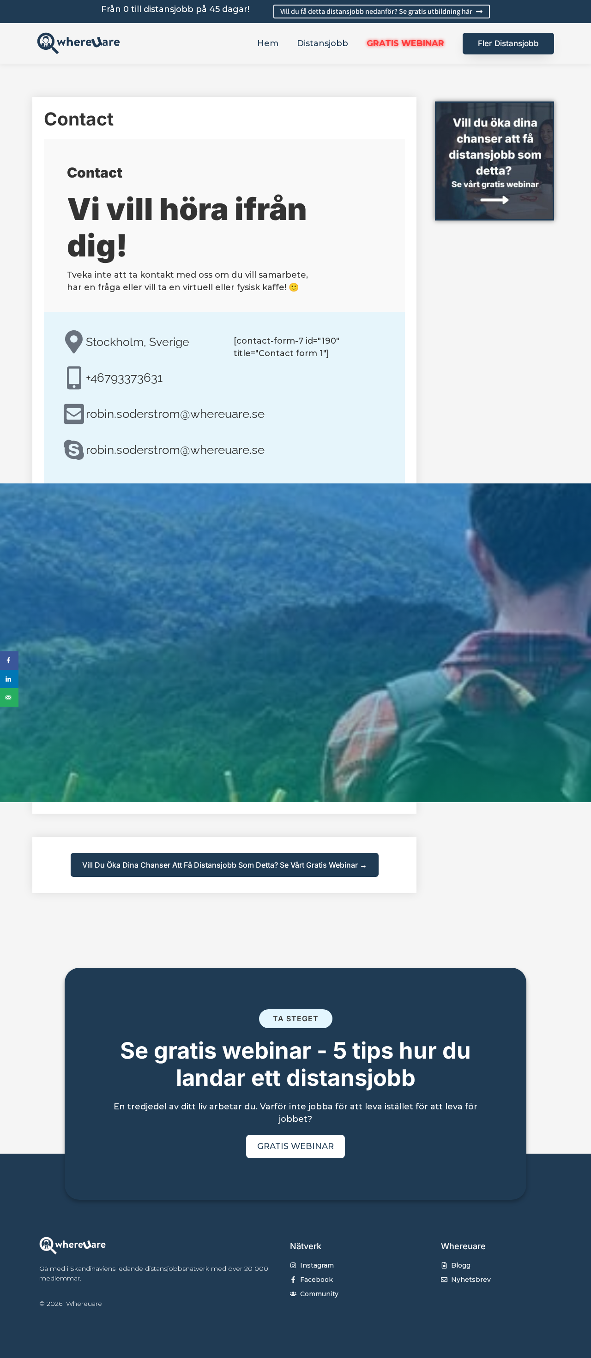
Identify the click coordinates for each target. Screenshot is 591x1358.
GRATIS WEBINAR (405, 43)
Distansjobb (322, 43)
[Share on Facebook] (9, 660)
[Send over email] (9, 697)
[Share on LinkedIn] (9, 679)
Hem (267, 43)
